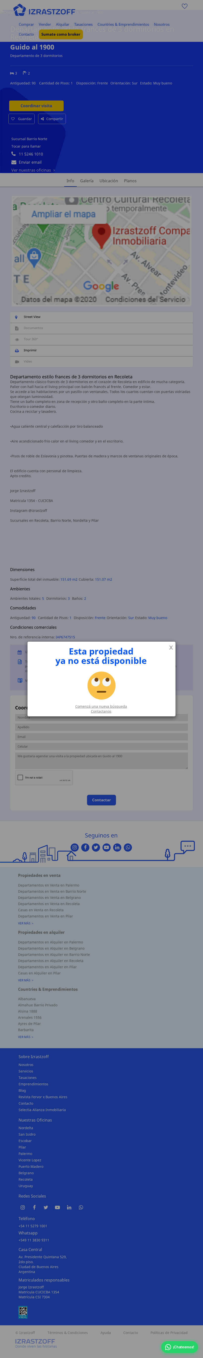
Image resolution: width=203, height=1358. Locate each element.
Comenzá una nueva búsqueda (101, 706)
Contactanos (101, 711)
